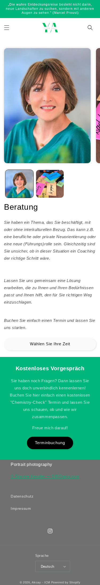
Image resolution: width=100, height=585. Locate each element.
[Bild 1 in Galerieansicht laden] (19, 184)
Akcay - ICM (41, 582)
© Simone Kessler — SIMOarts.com (45, 476)
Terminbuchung (50, 442)
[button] (7, 27)
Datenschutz (22, 496)
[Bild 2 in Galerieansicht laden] (50, 184)
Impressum (21, 508)
